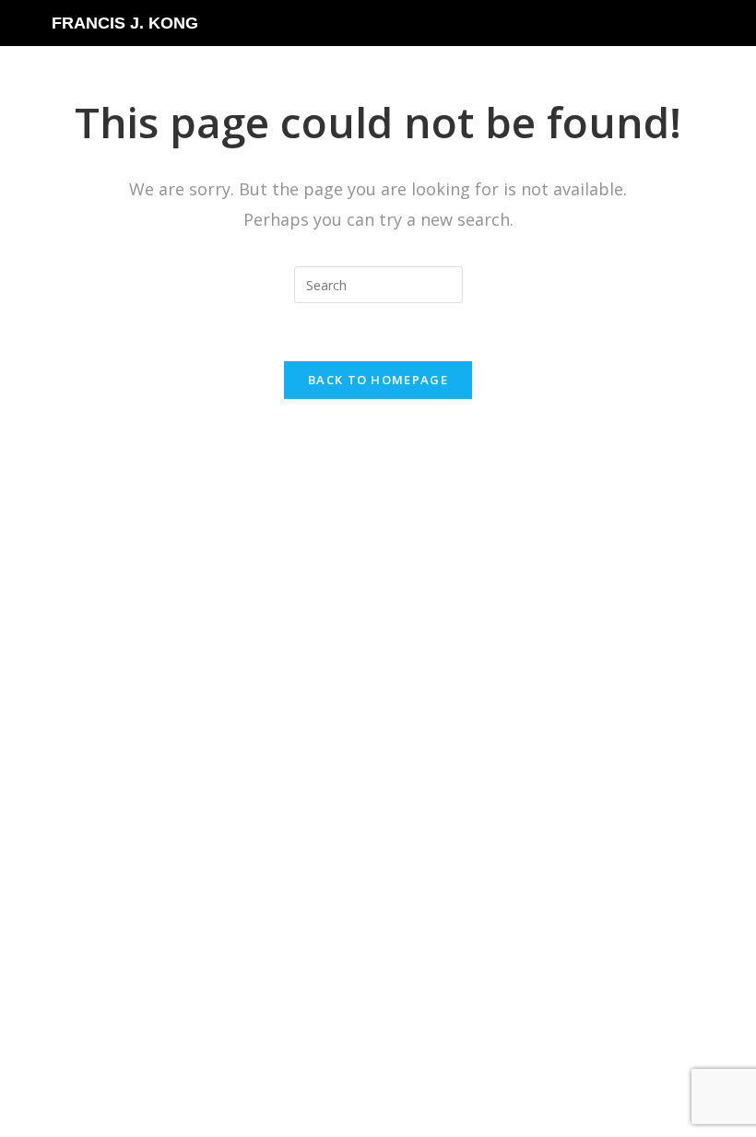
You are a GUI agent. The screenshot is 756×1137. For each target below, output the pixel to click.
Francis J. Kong (125, 23)
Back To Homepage (378, 379)
